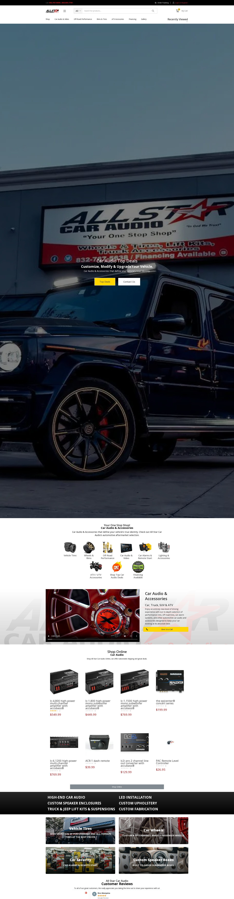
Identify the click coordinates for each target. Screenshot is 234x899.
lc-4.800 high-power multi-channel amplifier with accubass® (62, 704)
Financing (132, 19)
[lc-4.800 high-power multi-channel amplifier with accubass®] (64, 682)
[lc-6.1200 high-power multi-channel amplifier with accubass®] (64, 742)
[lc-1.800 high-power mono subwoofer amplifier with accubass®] (99, 682)
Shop (48, 19)
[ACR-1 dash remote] (99, 742)
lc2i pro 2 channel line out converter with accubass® (134, 763)
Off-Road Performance (83, 19)
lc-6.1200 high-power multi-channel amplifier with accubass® (63, 764)
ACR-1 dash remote (97, 760)
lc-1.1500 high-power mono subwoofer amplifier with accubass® (134, 704)
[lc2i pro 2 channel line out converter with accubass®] (135, 742)
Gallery (143, 19)
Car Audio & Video (62, 19)
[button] (162, 3)
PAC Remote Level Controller (167, 762)
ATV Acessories (118, 19)
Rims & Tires (102, 19)
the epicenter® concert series (165, 702)
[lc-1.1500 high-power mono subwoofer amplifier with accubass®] (135, 682)
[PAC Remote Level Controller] (170, 742)
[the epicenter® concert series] (170, 682)
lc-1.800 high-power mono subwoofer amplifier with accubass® (97, 704)
